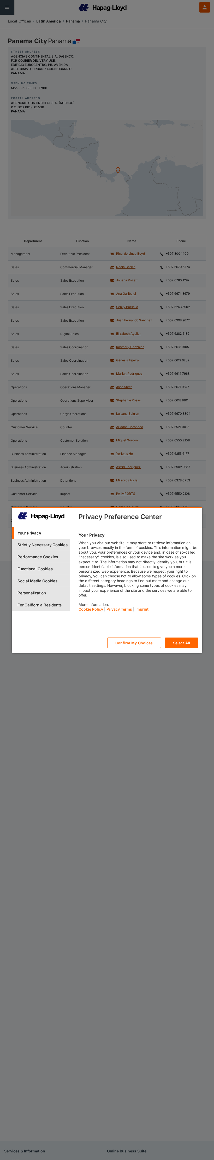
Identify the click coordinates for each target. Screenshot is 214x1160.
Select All (181, 643)
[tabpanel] (138, 573)
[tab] (41, 533)
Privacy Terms (119, 609)
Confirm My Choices (134, 643)
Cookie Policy (91, 609)
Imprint (141, 609)
